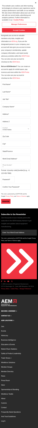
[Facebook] (2, 281)
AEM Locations (7, 320)
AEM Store (16, 62)
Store (3, 385)
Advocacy (4, 335)
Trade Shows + (6, 358)
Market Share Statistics (9, 349)
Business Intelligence (8, 340)
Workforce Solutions (8, 362)
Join (2, 326)
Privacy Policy (10, 196)
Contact (4, 407)
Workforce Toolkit (7, 394)
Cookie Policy (14, 288)
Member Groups (6, 367)
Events (3, 331)
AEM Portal (25, 56)
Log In (3, 421)
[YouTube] (8, 281)
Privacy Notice (5, 288)
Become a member (8, 311)
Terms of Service (21, 196)
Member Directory (7, 371)
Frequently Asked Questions (11, 412)
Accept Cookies (19, 30)
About (3, 398)
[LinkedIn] (4, 281)
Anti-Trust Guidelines (8, 416)
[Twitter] (11, 281)
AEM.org (14, 41)
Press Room (5, 380)
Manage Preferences (25, 288)
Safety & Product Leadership (11, 353)
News (3, 376)
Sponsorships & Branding (10, 389)
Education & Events (8, 344)
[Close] (36, 3)
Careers (4, 403)
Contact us (5, 316)
